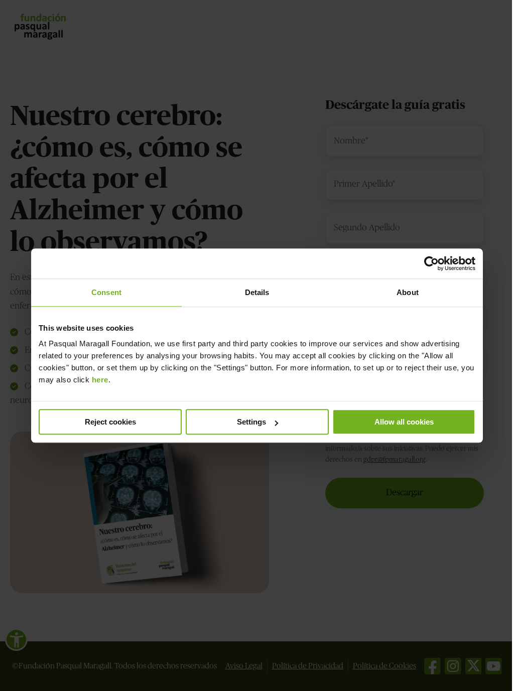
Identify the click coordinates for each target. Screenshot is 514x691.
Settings (251, 422)
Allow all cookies (404, 422)
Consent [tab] (106, 292)
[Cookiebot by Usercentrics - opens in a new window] (431, 263)
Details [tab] (257, 292)
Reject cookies (110, 422)
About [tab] (408, 292)
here (100, 379)
